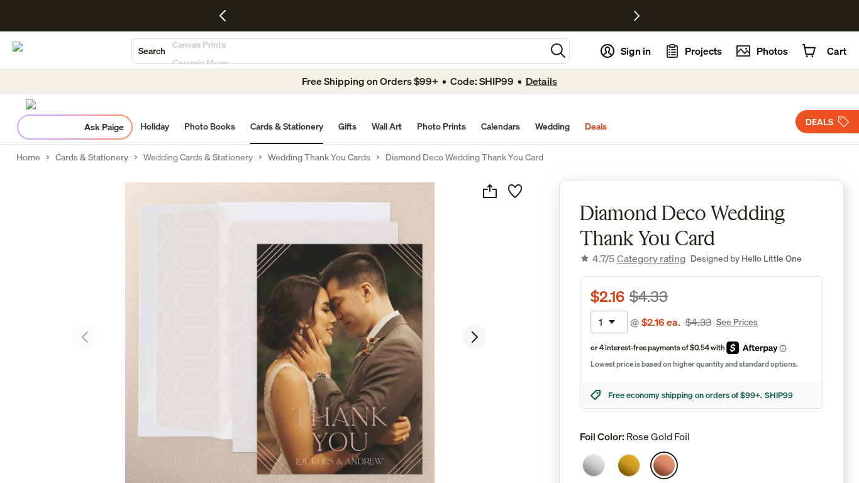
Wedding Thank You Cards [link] (319, 157)
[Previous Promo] (227, 15)
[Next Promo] (637, 16)
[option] (593, 465)
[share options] (490, 191)
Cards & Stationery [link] (91, 157)
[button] (558, 51)
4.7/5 (638, 258)
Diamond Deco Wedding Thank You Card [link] (464, 157)
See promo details (517, 15)
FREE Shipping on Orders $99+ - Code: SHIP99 (394, 15)
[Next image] (474, 337)
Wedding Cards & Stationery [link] (198, 157)
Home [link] (28, 157)
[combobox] (339, 51)
